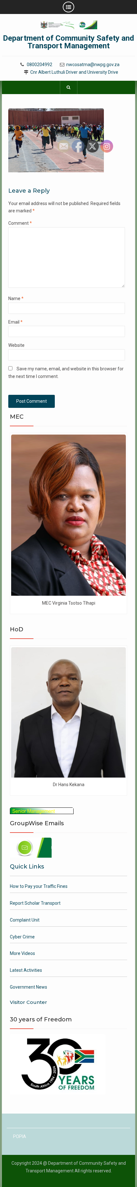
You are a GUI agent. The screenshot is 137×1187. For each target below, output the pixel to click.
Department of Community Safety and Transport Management (68, 42)
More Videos (22, 953)
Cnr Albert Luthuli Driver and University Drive (74, 72)
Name (16, 298)
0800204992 (39, 64)
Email (15, 322)
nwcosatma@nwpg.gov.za (92, 64)
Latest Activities (26, 970)
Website (16, 345)
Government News (28, 987)
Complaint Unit (25, 920)
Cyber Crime (22, 936)
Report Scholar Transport (35, 903)
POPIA (19, 1136)
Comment (20, 223)
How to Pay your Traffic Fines (39, 886)
